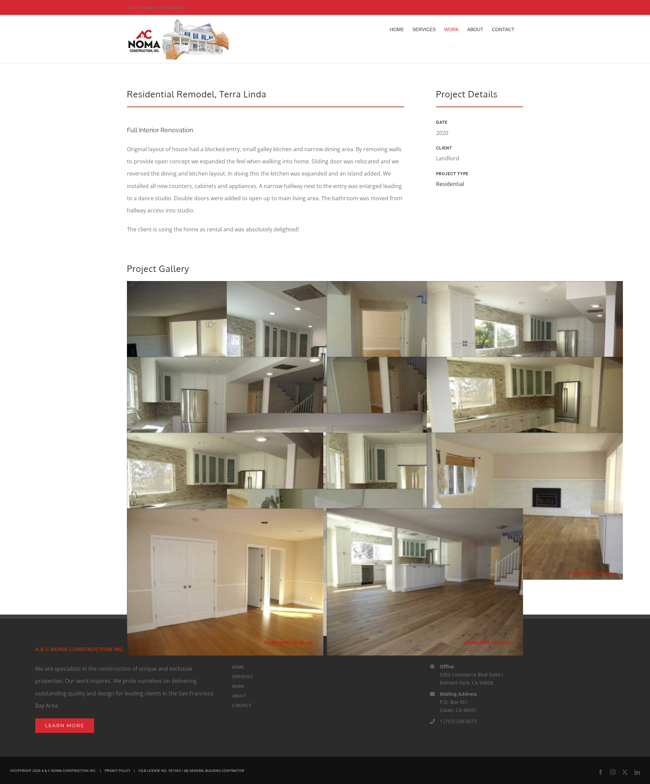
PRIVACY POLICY (117, 770)
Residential (450, 184)
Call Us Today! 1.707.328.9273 (156, 7)
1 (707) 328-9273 (458, 721)
